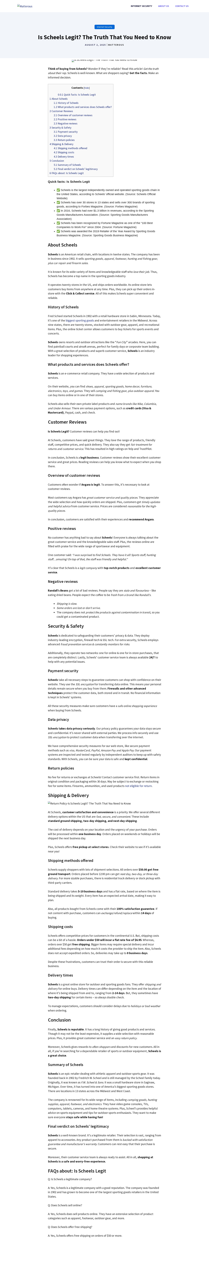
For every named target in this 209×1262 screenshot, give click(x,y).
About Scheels (59, 98)
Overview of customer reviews (73, 115)
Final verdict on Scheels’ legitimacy (76, 169)
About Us (163, 6)
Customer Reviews (61, 111)
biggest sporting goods (80, 320)
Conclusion (57, 160)
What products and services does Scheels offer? (83, 107)
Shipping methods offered (70, 148)
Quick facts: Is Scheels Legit (77, 94)
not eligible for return (138, 786)
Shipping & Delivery (61, 144)
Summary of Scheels (67, 165)
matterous (116, 44)
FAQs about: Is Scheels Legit (67, 173)
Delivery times (64, 156)
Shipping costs (64, 152)
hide (86, 87)
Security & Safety (60, 127)
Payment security (66, 131)
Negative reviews (65, 123)
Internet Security (141, 6)
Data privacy (63, 136)
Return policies (64, 140)
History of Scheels (66, 103)
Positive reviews (65, 119)
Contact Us (182, 6)
